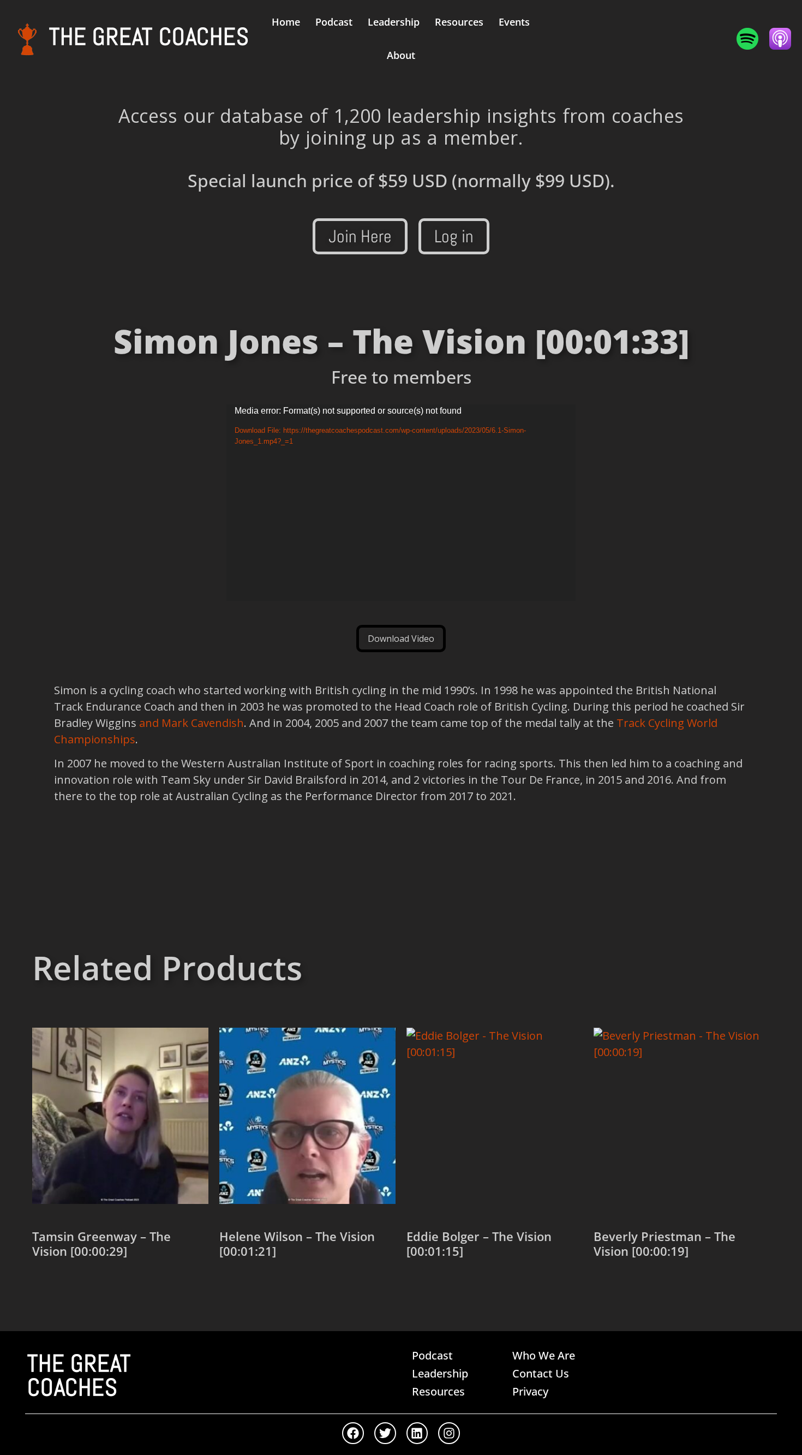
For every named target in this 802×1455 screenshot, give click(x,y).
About (401, 55)
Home (286, 21)
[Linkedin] (417, 1433)
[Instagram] (449, 1433)
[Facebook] (353, 1433)
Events (514, 21)
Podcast (333, 21)
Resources (459, 21)
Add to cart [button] (71, 1289)
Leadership (394, 21)
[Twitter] (385, 1433)
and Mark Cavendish (191, 722)
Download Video (401, 639)
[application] (401, 502)
